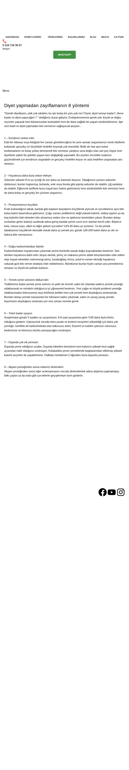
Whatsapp (64, 54)
